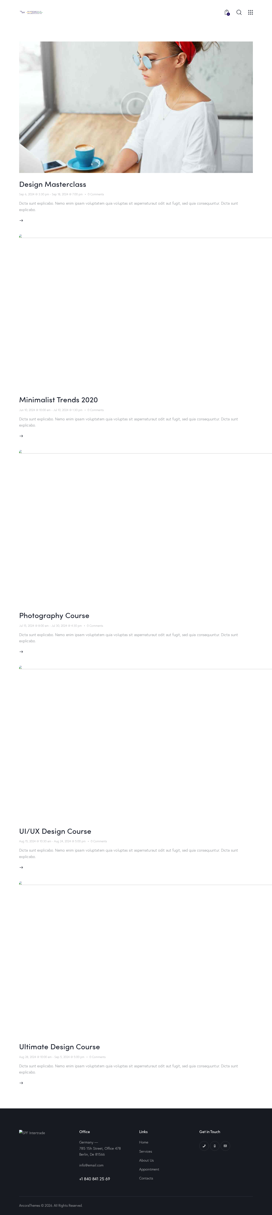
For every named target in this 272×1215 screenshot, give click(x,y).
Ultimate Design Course (59, 1046)
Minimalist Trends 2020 (58, 399)
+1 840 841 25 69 (94, 1179)
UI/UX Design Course (55, 830)
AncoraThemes (29, 1205)
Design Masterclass (52, 183)
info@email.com (91, 1165)
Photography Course (54, 615)
